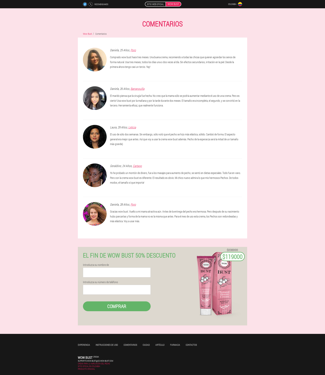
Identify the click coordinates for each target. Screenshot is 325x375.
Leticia (132, 127)
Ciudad (146, 344)
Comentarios (130, 344)
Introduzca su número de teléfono (100, 282)
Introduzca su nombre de (96, 264)
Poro (133, 50)
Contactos (191, 344)
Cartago (137, 166)
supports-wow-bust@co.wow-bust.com (95, 360)
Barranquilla (137, 89)
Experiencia (84, 344)
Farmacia (175, 344)
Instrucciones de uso (107, 344)
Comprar (116, 306)
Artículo (160, 344)
